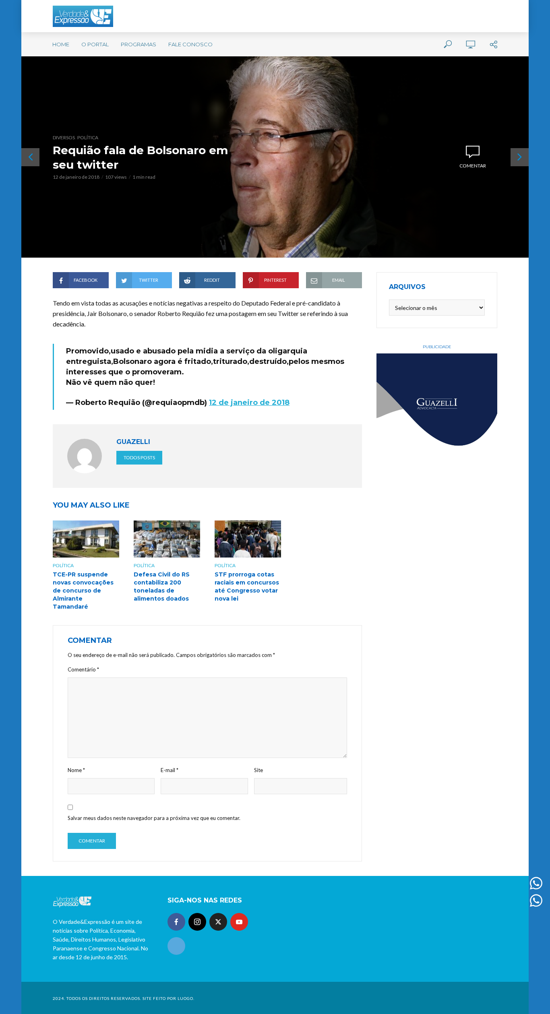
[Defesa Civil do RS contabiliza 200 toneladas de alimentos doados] (167, 539)
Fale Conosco (190, 44)
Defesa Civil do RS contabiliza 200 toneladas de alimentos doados (162, 586)
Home (60, 44)
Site (258, 770)
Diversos (64, 137)
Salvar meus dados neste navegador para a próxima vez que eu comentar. (154, 818)
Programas (138, 44)
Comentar (472, 166)
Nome (76, 770)
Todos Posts (139, 457)
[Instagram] (197, 922)
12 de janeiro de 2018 (249, 402)
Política (87, 137)
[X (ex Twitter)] (218, 922)
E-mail (169, 770)
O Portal (95, 44)
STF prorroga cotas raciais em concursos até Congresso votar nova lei (247, 586)
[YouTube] (239, 922)
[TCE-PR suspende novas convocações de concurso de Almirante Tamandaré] (86, 539)
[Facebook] (176, 922)
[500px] (176, 946)
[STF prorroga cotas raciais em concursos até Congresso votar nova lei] (248, 539)
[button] (532, 11)
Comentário (83, 669)
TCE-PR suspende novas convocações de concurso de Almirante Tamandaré (83, 590)
